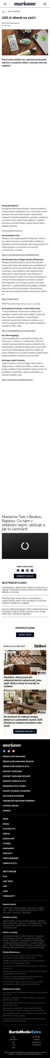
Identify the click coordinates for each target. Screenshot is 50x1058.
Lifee (5, 891)
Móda (5, 819)
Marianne (36, 1037)
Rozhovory (9, 839)
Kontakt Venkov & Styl (14, 781)
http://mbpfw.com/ (10, 299)
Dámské (37, 1039)
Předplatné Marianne (14, 756)
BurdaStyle (36, 1042)
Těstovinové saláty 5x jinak (35, 947)
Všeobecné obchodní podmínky (19, 801)
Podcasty (8, 853)
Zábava (6, 834)
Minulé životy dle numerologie (26, 921)
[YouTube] (13, 751)
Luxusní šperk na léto (10, 927)
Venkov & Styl (10, 863)
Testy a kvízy (32, 908)
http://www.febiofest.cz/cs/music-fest (18, 331)
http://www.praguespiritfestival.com (17, 380)
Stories (7, 843)
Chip (5, 886)
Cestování (11, 910)
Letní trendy (16, 912)
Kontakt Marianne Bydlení (16, 776)
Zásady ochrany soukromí (16, 791)
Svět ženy (8, 881)
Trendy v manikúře (9, 921)
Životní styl (9, 829)
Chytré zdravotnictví (34, 923)
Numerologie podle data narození (26, 910)
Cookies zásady (11, 806)
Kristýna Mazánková (11, 23)
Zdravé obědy (26, 912)
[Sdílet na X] (22, 570)
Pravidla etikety (8, 908)
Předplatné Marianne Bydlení (18, 761)
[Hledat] (45, 3)
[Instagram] (8, 751)
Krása (6, 824)
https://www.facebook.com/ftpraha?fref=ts (20, 255)
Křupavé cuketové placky (11, 936)
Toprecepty (9, 896)
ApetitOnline (9, 871)
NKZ (13, 1042)
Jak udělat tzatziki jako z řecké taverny (15, 943)
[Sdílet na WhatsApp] (32, 570)
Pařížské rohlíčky (38, 940)
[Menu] (5, 4)
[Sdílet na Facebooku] (18, 570)
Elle (5, 876)
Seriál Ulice (22, 923)
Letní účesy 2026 (36, 925)
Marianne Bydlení (24, 731)
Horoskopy (8, 848)
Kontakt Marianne (12, 771)
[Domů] (25, 3)
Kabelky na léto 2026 (22, 925)
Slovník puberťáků (20, 908)
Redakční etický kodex (14, 786)
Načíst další (25, 635)
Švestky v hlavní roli (27, 936)
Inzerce (7, 811)
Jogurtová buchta (25, 940)
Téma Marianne (13, 11)
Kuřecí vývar (14, 940)
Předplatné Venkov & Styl (16, 766)
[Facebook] (4, 751)
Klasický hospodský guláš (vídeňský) (20, 945)
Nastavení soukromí (13, 796)
